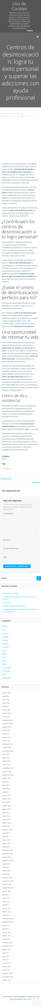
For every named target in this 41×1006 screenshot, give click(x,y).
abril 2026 (5, 706)
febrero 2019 (6, 912)
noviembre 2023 (7, 768)
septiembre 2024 (8, 751)
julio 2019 (5, 895)
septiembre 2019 (8, 888)
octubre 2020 (6, 857)
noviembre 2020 (7, 854)
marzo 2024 (6, 761)
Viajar (4, 674)
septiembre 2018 (8, 922)
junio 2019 (5, 898)
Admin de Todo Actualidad (13, 113)
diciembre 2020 (7, 850)
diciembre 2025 (7, 720)
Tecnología (6, 671)
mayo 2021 (6, 833)
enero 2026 (6, 717)
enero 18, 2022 (9, 116)
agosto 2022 (6, 809)
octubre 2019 (6, 884)
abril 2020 (5, 867)
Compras (5, 633)
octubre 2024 (6, 748)
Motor (4, 657)
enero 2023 (6, 802)
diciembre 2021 (7, 830)
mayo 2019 (6, 901)
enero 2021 (6, 847)
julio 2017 (5, 953)
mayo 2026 (6, 703)
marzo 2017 (6, 963)
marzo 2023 (6, 795)
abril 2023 (5, 792)
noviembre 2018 (7, 919)
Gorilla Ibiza (7, 603)
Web (5, 557)
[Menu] (37, 37)
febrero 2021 (6, 843)
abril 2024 (5, 758)
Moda (4, 654)
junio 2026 (5, 700)
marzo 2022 (6, 819)
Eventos (5, 640)
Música (4, 661)
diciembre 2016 (7, 973)
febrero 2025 (6, 737)
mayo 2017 (6, 956)
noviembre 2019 (7, 881)
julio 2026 (5, 696)
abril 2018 (5, 929)
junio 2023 (5, 785)
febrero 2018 (6, 936)
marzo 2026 (6, 710)
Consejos (5, 637)
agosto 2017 (6, 949)
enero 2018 (6, 939)
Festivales (5, 647)
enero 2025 (6, 741)
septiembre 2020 (8, 860)
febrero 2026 (6, 713)
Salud (4, 459)
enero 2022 (6, 826)
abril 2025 (5, 734)
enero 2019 (6, 915)
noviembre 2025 (7, 724)
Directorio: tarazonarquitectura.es (14, 606)
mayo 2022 (6, 816)
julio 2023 (5, 782)
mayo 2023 (6, 789)
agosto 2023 (6, 778)
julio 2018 (5, 925)
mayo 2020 (6, 864)
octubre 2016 (6, 980)
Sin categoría (6, 668)
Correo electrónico (11, 548)
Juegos (4, 650)
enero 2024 (6, 765)
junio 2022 (5, 812)
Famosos (5, 644)
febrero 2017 (6, 967)
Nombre (7, 540)
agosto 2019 (6, 891)
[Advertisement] (20, 141)
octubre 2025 (6, 727)
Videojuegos (6, 678)
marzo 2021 (6, 840)
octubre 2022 (6, 806)
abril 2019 (5, 905)
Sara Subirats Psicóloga (11, 593)
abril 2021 (5, 836)
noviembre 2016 (7, 977)
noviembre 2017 (7, 946)
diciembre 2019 (7, 878)
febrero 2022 (6, 823)
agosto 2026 (6, 693)
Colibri (29, 999)
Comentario (8, 513)
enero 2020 (6, 874)
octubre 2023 (6, 771)
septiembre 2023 (8, 775)
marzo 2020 (6, 871)
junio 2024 (5, 754)
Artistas (4, 627)
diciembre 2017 (7, 943)
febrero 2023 (6, 799)
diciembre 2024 (7, 744)
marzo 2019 (6, 908)
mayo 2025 (6, 730)
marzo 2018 (6, 932)
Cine (3, 630)
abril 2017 (5, 960)
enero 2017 (6, 970)
